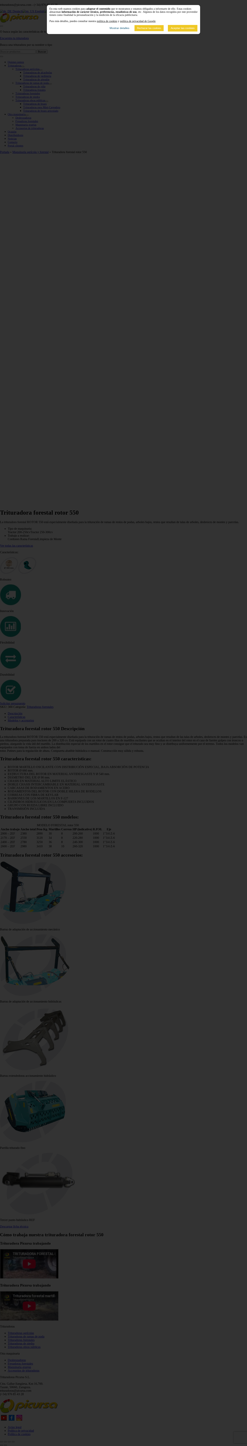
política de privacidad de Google (138, 21)
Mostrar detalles (119, 28)
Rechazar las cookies (149, 28)
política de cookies (107, 21)
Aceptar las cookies (183, 28)
